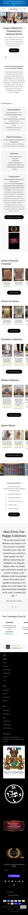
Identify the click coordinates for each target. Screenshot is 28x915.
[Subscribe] (23, 870)
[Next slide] (25, 57)
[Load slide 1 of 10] (6, 57)
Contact (5, 676)
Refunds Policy (7, 724)
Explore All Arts (14, 292)
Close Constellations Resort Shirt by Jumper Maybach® (18, 443)
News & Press (6, 669)
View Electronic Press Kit (14, 217)
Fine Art (5, 666)
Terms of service (10, 909)
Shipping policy (19, 909)
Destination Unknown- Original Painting (7, 283)
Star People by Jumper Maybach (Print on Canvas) (19, 321)
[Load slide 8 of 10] (19, 57)
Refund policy (16, 906)
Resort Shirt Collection (14, 455)
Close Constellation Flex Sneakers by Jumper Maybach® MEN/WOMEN (18, 360)
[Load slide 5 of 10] (13, 57)
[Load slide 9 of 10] (20, 57)
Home (4, 659)
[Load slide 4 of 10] (11, 57)
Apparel (5, 693)
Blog (4, 680)
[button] (3, 9)
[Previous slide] (3, 57)
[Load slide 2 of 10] (7, 57)
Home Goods (6, 697)
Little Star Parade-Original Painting (18, 283)
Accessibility (6, 710)
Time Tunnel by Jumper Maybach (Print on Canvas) (7, 321)
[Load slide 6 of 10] (15, 57)
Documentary (6, 673)
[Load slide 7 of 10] (17, 57)
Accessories (6, 690)
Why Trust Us (6, 714)
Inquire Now (14, 514)
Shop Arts (14, 50)
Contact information (14, 911)
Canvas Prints (14, 331)
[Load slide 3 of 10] (9, 57)
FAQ (4, 717)
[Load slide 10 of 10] (22, 57)
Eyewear (5, 700)
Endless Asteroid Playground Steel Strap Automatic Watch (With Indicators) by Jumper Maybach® (19, 402)
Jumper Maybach (8, 906)
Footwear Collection (14, 371)
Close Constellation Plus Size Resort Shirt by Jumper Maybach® (7, 443)
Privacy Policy (6, 721)
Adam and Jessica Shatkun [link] (14, 601)
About (4, 662)
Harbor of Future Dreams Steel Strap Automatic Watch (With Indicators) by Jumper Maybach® (7, 401)
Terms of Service (7, 728)
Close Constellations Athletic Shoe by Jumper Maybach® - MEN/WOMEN (7, 360)
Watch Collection (14, 415)
